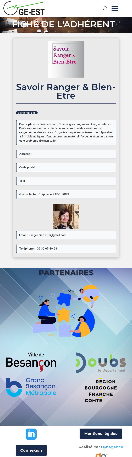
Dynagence (112, 447)
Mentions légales (100, 433)
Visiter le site (27, 112)
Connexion (31, 450)
